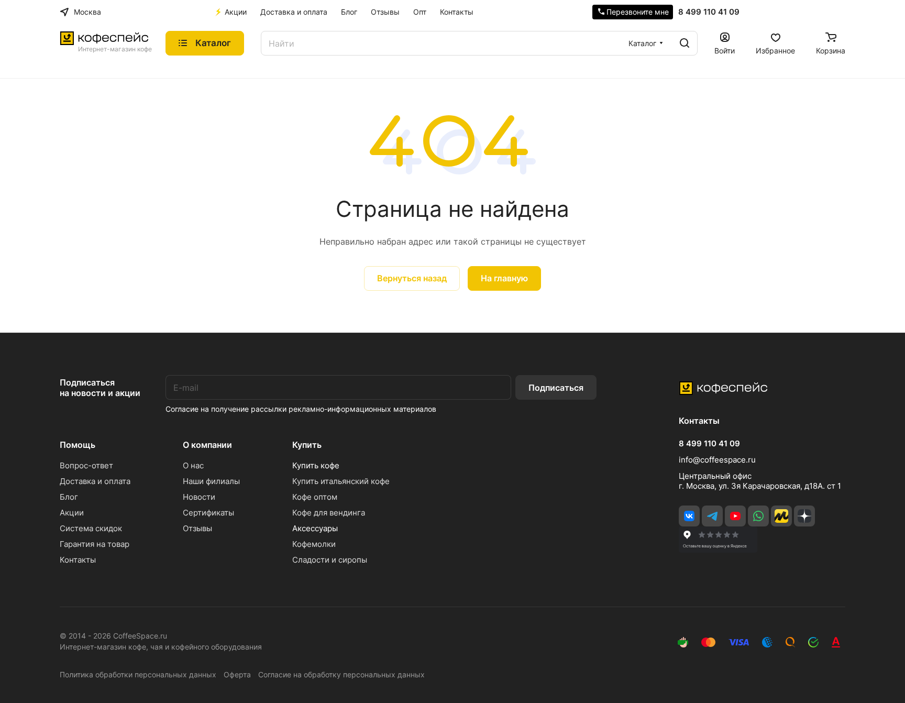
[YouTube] (735, 516)
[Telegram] (712, 516)
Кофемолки (314, 544)
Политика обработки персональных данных (138, 674)
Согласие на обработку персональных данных (341, 674)
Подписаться (555, 387)
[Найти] (684, 43)
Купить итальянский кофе (341, 481)
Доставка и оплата (95, 481)
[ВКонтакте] (689, 516)
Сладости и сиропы (329, 560)
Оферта (237, 674)
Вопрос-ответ (86, 465)
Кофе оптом (314, 497)
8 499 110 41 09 (709, 12)
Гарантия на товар (94, 544)
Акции (72, 513)
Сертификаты (208, 513)
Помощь (77, 445)
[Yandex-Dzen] (804, 516)
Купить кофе (315, 465)
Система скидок (91, 528)
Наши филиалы (211, 481)
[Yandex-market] (781, 516)
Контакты (78, 560)
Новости (199, 497)
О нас (193, 465)
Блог (69, 497)
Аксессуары (315, 528)
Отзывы (197, 528)
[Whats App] (758, 516)
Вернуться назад (412, 278)
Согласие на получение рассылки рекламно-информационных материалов (300, 408)
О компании (207, 445)
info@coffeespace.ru (717, 460)
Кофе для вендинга (328, 513)
